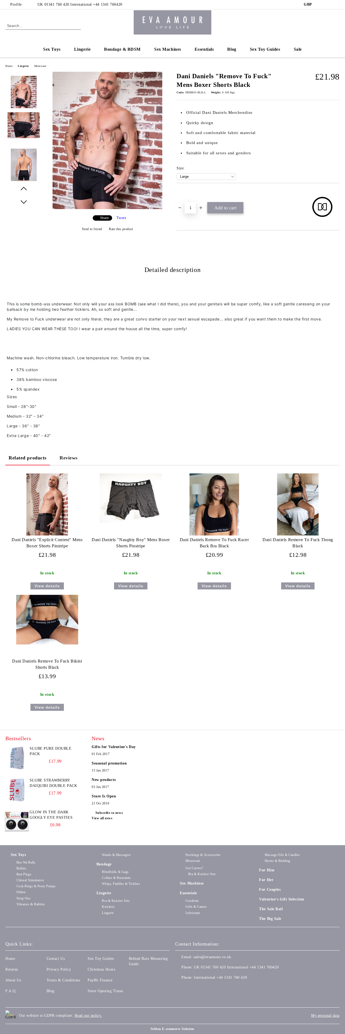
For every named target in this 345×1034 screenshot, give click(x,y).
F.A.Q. (11, 991)
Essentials (204, 49)
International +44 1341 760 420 (220, 977)
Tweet (121, 218)
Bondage (104, 864)
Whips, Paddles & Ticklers (121, 884)
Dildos (21, 892)
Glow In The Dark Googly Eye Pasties (51, 815)
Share (104, 218)
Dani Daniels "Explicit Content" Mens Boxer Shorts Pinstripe (47, 542)
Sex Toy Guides (265, 49)
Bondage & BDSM (122, 49)
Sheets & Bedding (277, 861)
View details (47, 586)
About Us (13, 980)
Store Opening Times (105, 991)
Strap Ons (23, 898)
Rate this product (121, 229)
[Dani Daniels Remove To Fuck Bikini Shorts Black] (47, 619)
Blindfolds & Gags (115, 872)
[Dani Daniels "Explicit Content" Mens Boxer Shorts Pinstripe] (47, 504)
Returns (11, 969)
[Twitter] (329, 5)
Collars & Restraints (116, 878)
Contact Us (56, 959)
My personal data (325, 1015)
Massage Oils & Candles (282, 855)
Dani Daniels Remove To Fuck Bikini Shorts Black (47, 664)
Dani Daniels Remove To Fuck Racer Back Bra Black (214, 542)
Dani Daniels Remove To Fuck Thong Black (298, 542)
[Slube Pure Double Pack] (16, 758)
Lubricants (192, 913)
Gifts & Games (196, 907)
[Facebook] (320, 5)
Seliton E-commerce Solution (172, 1029)
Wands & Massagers (116, 855)
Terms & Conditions (63, 980)
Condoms (192, 901)
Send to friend (92, 229)
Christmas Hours (101, 969)
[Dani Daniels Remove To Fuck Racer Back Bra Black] (214, 504)
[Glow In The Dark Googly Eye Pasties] (16, 822)
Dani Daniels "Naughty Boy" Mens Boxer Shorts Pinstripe (131, 542)
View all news (102, 818)
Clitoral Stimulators (30, 880)
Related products (28, 457)
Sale (298, 49)
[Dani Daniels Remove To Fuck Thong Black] (298, 504)
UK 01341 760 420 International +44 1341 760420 (79, 4)
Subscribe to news (109, 813)
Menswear (40, 65)
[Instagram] (337, 5)
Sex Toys (51, 49)
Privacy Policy (59, 969)
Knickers (108, 907)
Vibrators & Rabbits (30, 904)
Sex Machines (167, 49)
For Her (266, 880)
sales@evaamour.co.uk (212, 957)
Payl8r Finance (100, 980)
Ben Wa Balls (25, 862)
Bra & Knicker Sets (116, 901)
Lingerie (82, 49)
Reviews (69, 457)
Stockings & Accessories (202, 855)
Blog (231, 49)
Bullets (21, 868)
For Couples (270, 890)
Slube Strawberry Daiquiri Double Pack (53, 783)
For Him (266, 870)
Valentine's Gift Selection (281, 899)
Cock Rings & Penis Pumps (36, 886)
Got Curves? (194, 868)
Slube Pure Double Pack (51, 751)
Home (8, 65)
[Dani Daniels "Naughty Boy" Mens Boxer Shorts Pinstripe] (131, 498)
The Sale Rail (271, 909)
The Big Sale (270, 919)
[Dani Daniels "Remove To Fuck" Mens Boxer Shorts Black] (107, 208)
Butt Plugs (23, 874)
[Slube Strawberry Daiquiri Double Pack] (16, 790)
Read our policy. (88, 1015)
